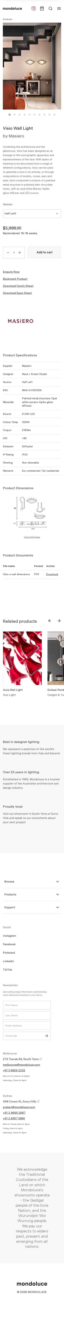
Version (7, 204)
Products (7, 19)
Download (52, 574)
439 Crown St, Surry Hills (20, 1101)
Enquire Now (11, 271)
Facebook (9, 944)
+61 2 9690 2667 (14, 1112)
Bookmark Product (15, 279)
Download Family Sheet (18, 286)
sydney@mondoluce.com (19, 1107)
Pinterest (9, 952)
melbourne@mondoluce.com (21, 1064)
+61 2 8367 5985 (14, 1118)
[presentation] (50, 621)
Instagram (9, 935)
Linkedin (8, 961)
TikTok (7, 969)
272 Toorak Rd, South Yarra (21, 1059)
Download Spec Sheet (17, 293)
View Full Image (32, 537)
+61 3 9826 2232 (14, 1070)
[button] (9, 115)
